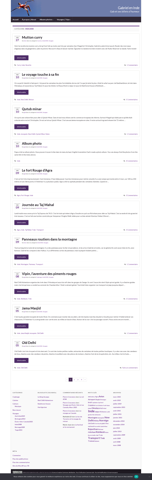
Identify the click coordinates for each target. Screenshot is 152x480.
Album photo (32, 143)
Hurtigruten (42, 407)
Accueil (15, 19)
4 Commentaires (132, 161)
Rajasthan (93, 429)
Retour (31, 100)
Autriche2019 (20, 416)
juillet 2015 (117, 414)
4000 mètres (91, 396)
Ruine (48, 134)
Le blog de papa (43, 397)
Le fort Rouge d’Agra (37, 170)
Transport (40, 230)
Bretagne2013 (20, 419)
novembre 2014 (118, 424)
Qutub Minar (40, 134)
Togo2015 (18, 430)
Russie (90, 435)
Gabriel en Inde (128, 8)
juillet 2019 (117, 404)
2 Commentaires (132, 299)
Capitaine (95, 402)
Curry (19, 65)
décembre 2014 (118, 421)
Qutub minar (32, 109)
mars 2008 (117, 445)
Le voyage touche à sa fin (40, 74)
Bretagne (103, 399)
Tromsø (91, 441)
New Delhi (24, 100)
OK (136, 476)
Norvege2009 (20, 427)
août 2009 (117, 438)
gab (25, 78)
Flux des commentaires (21, 462)
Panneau (32, 264)
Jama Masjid (31, 308)
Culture (15, 404)
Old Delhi (40, 333)
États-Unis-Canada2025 (24, 422)
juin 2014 (116, 428)
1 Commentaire (132, 65)
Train (34, 230)
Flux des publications (20, 459)
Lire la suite (21, 58)
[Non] (149, 477)
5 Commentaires (132, 100)
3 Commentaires (132, 195)
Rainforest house (44, 404)
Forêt (104, 405)
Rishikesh (24, 299)
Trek (29, 299)
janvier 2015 (117, 418)
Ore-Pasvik (98, 423)
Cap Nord (100, 402)
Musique (18, 406)
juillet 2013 (117, 431)
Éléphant (96, 441)
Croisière (91, 405)
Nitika (96, 421)
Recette (28, 65)
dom (25, 41)
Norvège (103, 420)
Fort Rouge (25, 195)
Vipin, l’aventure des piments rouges (49, 274)
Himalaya (96, 408)
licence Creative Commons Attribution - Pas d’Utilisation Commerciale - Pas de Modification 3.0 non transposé (85, 472)
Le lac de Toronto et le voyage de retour (72, 419)
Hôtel (104, 408)
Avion (101, 396)
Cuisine (39, 41)
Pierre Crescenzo (69, 397)
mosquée (24, 134)
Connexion (17, 455)
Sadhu (94, 435)
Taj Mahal (28, 230)
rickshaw (91, 432)
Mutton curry (32, 37)
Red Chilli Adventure (45, 400)
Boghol (98, 399)
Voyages (51, 41)
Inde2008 (45, 41)
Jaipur (97, 412)
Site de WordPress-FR (21, 466)
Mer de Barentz (96, 414)
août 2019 (117, 400)
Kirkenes (103, 412)
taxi (97, 435)
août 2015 (117, 411)
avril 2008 (116, 442)
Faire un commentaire (130, 368)
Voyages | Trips (63, 19)
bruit (90, 402)
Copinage (39, 277)
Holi (101, 408)
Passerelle (97, 426)
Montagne (24, 264)
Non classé (17, 410)
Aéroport (91, 399)
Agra (18, 195)
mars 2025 (117, 397)
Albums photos (46, 19)
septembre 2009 (119, 435)
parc (103, 423)
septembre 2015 (119, 407)
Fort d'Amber (99, 405)
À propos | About (29, 19)
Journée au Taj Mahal (38, 205)
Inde (23, 65)
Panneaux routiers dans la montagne (49, 239)
